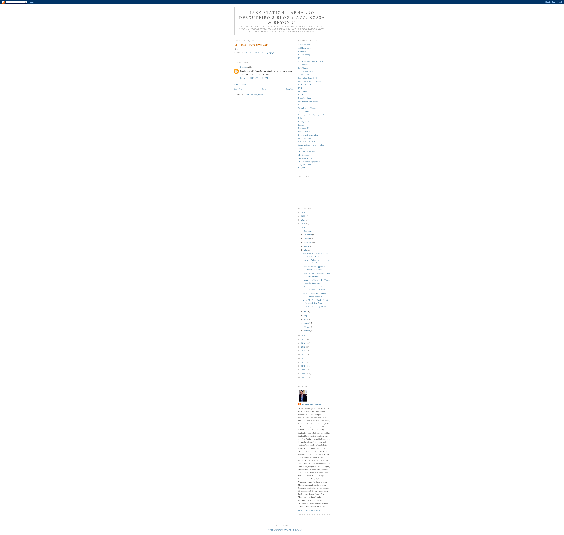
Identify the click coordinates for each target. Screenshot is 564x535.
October (307, 238)
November (308, 234)
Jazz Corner (302, 91)
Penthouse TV (303, 128)
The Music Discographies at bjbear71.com (309, 163)
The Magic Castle (305, 158)
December (308, 230)
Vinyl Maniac (303, 167)
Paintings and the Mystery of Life (311, 114)
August (307, 246)
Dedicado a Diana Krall (307, 78)
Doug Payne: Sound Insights (309, 81)
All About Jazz (304, 44)
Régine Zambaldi (305, 138)
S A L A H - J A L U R (306, 141)
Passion (301, 124)
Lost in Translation (305, 104)
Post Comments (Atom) (253, 94)
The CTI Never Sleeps (306, 151)
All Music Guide (304, 47)
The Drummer (303, 154)
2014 (303, 350)
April (306, 319)
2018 (303, 335)
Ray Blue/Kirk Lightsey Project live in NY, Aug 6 (315, 254)
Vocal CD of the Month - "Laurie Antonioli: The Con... (316, 301)
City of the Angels (305, 71)
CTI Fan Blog (303, 58)
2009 (303, 369)
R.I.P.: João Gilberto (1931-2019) (316, 306)
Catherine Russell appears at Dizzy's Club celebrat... (314, 268)
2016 (303, 343)
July (305, 250)
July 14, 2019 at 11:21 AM (254, 78)
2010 (303, 366)
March (306, 323)
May (306, 315)
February (307, 326)
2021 (303, 219)
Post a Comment (240, 84)
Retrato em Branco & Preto (308, 134)
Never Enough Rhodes (307, 108)
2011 (303, 362)
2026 (303, 212)
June (306, 311)
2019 (303, 227)
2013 (303, 354)
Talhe (300, 148)
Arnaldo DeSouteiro (311, 404)
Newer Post (238, 89)
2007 (303, 377)
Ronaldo (243, 67)
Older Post (290, 89)
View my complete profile (311, 510)
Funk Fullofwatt (304, 84)
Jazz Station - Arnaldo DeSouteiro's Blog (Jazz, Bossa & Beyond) (282, 17)
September (308, 242)
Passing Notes (303, 121)
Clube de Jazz (303, 74)
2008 (303, 373)
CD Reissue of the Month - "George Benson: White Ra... (315, 288)
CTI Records (303, 64)
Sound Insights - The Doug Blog (311, 144)
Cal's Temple (303, 68)
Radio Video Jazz (305, 131)
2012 (303, 358)
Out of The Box (304, 111)
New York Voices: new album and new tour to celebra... (316, 261)
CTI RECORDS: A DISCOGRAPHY (312, 61)
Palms (300, 118)
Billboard (302, 51)
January (307, 330)
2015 (303, 346)
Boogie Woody (304, 54)
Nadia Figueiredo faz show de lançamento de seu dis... (314, 295)
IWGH (300, 88)
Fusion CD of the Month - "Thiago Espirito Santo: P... (316, 281)
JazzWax (301, 94)
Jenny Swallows (304, 98)
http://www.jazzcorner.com (285, 530)
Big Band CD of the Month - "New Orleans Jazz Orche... (316, 275)
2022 (303, 216)
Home (264, 89)
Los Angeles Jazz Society (308, 101)
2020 (303, 223)
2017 (303, 339)
